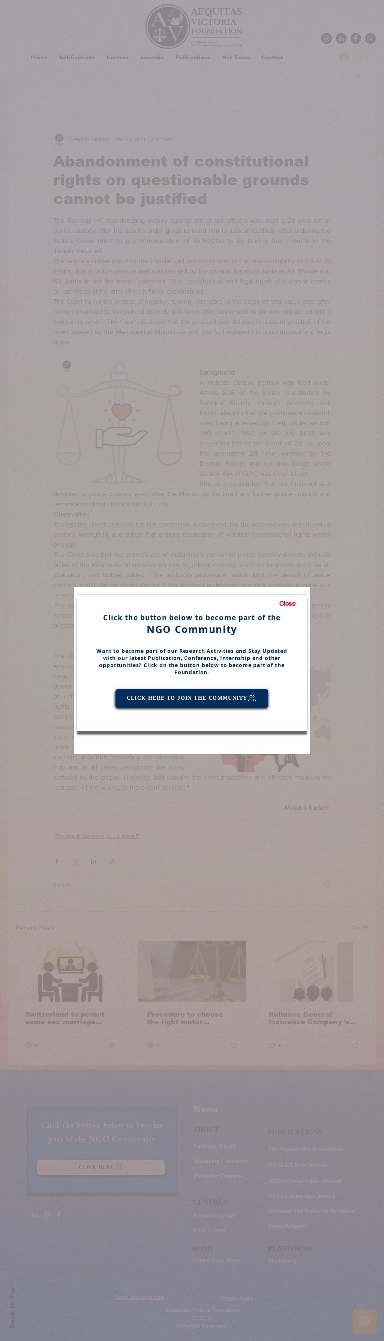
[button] (287, 603)
